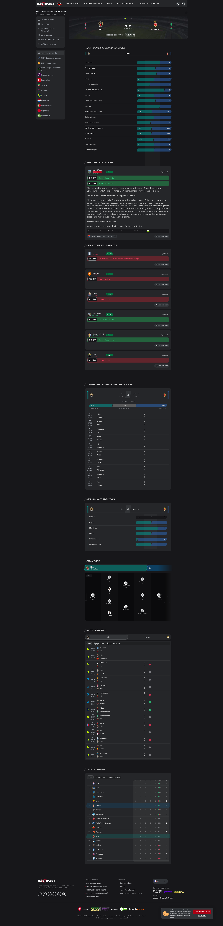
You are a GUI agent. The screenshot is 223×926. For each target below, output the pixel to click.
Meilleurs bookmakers (93, 4)
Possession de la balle (93, 111)
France (41, 14)
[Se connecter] (184, 4)
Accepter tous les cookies (202, 912)
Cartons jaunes (90, 117)
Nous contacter (92, 897)
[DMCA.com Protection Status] (123, 909)
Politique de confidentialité (97, 893)
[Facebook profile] (40, 894)
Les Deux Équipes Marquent (48, 29)
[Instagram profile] (54, 894)
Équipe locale (99, 643)
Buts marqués (94, 539)
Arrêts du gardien (92, 122)
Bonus (109, 4)
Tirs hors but (90, 68)
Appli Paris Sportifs (125, 4)
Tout (89, 643)
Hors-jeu (88, 106)
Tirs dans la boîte (91, 84)
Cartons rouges (91, 150)
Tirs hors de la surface (93, 90)
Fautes (87, 95)
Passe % (88, 139)
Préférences (202, 916)
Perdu (91, 533)
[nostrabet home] (46, 881)
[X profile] (45, 894)
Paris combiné (46, 35)
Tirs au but (89, 62)
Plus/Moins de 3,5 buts (50, 40)
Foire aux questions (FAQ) (96, 886)
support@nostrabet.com (163, 898)
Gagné (91, 522)
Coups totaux (90, 73)
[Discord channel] (64, 894)
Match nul (93, 528)
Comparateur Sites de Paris (149, 4)
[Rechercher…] (178, 4)
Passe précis (89, 133)
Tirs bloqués (89, 79)
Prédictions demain (48, 44)
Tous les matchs (47, 20)
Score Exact (45, 24)
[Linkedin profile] (59, 894)
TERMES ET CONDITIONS (96, 890)
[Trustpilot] (85, 909)
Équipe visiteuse (113, 643)
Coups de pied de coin (93, 101)
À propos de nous (93, 883)
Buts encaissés (95, 544)
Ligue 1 (49, 14)
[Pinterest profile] (50, 894)
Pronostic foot (72, 4)
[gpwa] (96, 909)
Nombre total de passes (94, 128)
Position (92, 517)
